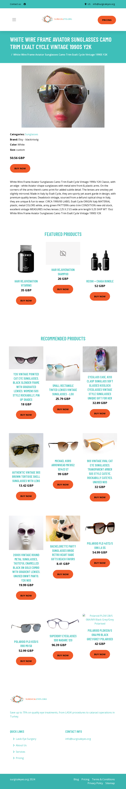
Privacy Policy (95, 783)
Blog (76, 779)
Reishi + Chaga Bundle (100, 281)
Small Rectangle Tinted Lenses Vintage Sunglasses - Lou (63, 390)
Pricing (107, 19)
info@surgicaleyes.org (104, 4)
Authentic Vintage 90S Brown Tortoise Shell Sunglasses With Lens (26, 476)
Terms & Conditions (103, 779)
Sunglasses (31, 134)
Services (20, 751)
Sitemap (110, 783)
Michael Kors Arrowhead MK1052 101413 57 (63, 465)
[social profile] (24, 4)
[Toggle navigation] (14, 20)
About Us (21, 745)
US (89, 4)
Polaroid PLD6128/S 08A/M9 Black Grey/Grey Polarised (100, 634)
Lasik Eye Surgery (26, 739)
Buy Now (20, 168)
